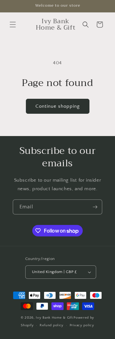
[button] (13, 25)
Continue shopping (57, 106)
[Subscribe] (95, 206)
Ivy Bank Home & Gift (54, 318)
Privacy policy (82, 325)
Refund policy (52, 325)
